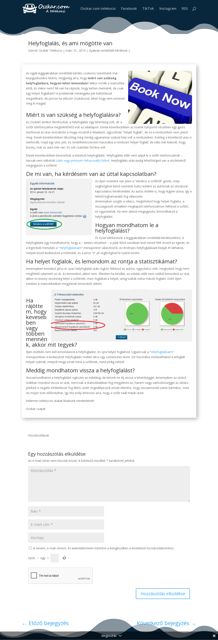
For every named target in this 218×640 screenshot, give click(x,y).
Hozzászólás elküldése (163, 593)
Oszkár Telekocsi (50, 50)
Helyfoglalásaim (71, 248)
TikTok (148, 9)
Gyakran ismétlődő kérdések (108, 50)
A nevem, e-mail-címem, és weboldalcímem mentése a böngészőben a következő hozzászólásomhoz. (103, 548)
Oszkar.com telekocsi (98, 9)
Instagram (167, 9)
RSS (185, 9)
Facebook (129, 9)
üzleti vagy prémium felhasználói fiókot (82, 160)
